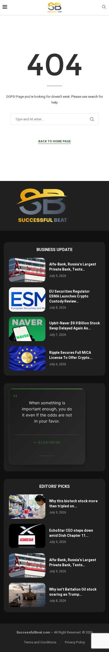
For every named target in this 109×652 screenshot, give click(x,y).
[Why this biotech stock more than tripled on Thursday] (27, 506)
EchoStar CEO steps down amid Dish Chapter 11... (71, 533)
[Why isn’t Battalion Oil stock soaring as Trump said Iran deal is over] (27, 595)
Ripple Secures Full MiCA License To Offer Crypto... (71, 355)
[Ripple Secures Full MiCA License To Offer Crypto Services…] (27, 358)
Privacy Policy (75, 642)
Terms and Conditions (40, 642)
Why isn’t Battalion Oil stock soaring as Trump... (73, 592)
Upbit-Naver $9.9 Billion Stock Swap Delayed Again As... (74, 326)
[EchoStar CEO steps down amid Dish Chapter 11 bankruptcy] (27, 536)
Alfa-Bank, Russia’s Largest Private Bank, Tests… (72, 267)
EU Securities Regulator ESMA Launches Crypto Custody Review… (69, 296)
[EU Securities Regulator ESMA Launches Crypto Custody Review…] (27, 299)
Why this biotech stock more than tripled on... (73, 503)
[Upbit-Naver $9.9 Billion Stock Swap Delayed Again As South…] (27, 329)
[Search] (103, 7)
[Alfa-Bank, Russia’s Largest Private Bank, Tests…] (27, 270)
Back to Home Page (54, 141)
